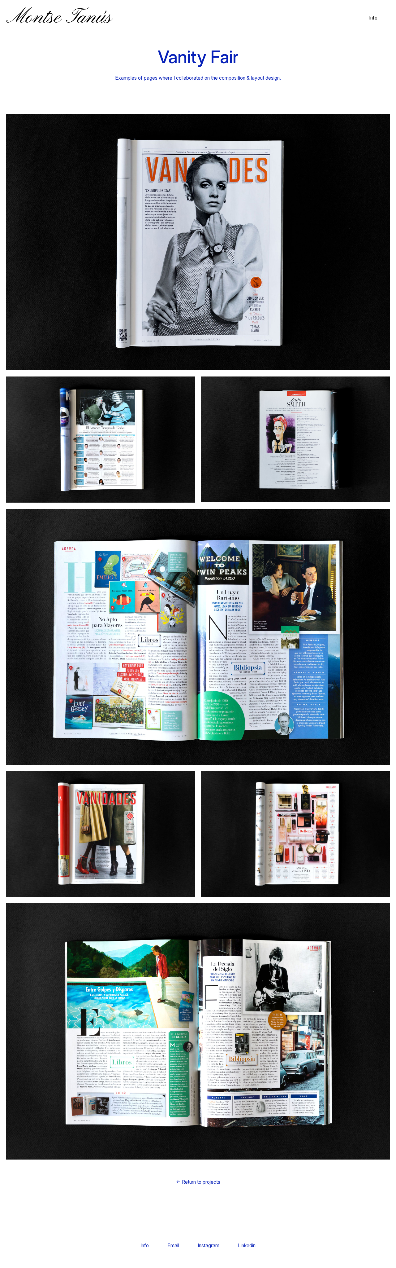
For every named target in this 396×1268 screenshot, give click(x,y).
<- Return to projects (198, 1182)
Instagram (208, 1245)
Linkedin (247, 1245)
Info (373, 18)
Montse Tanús (59, 18)
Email (173, 1245)
